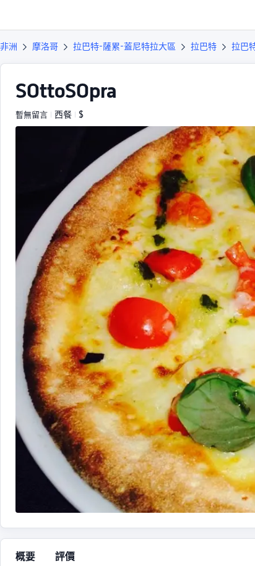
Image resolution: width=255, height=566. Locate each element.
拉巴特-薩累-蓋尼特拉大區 (124, 46)
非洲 (8, 46)
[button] (234, 14)
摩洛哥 (45, 46)
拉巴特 (204, 46)
